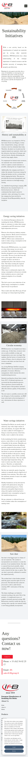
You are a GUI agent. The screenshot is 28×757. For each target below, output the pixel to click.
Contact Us (7, 656)
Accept (14, 747)
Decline (14, 751)
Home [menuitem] (2, 705)
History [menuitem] (3, 709)
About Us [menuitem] (3, 707)
